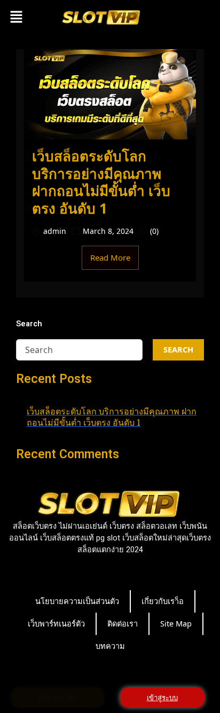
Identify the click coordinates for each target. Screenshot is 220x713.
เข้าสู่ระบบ (162, 697)
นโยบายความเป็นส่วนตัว (77, 601)
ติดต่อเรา (122, 623)
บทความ (110, 645)
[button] (16, 16)
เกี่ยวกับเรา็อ (163, 601)
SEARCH (178, 349)
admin (54, 231)
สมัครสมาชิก (57, 697)
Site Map (176, 623)
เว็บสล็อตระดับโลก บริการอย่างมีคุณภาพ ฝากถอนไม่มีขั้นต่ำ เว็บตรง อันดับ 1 (101, 182)
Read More (110, 257)
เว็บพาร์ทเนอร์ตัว (56, 623)
